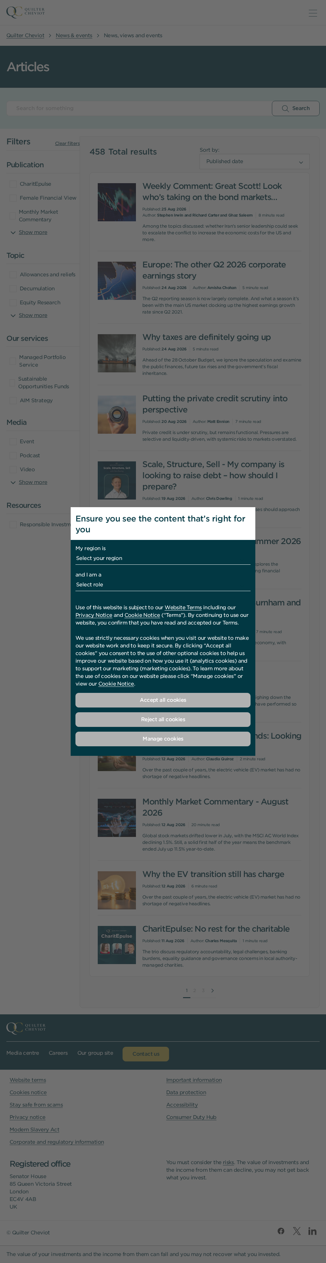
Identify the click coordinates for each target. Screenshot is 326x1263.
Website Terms (183, 607)
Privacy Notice (93, 615)
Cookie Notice (142, 615)
